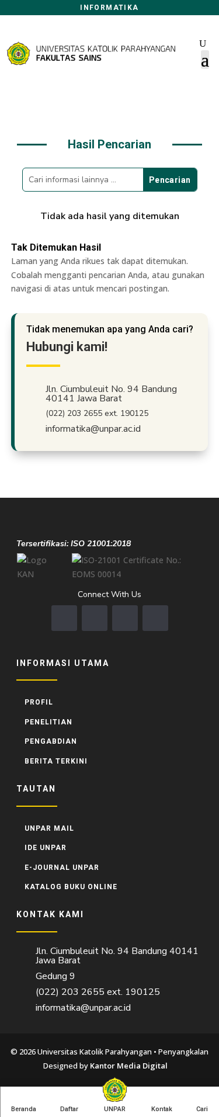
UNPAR (115, 1109)
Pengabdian (51, 741)
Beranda (23, 1109)
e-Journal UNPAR (62, 867)
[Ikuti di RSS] (155, 618)
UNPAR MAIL (49, 828)
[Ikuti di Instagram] (94, 618)
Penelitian (48, 722)
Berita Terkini (56, 761)
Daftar (69, 1109)
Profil (39, 702)
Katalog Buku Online (71, 887)
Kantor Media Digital (133, 1065)
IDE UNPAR (46, 848)
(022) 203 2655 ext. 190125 (97, 413)
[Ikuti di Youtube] (125, 618)
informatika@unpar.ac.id (93, 428)
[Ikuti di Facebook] (64, 618)
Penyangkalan (183, 1051)
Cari (202, 1109)
